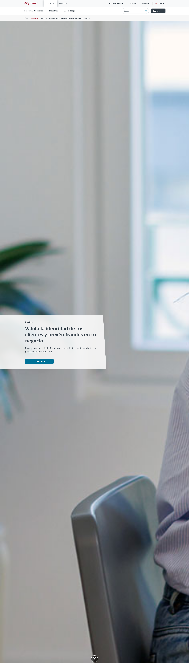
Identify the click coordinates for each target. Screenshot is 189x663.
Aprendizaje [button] (69, 11)
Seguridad (145, 3)
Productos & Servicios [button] (33, 11)
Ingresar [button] (157, 11)
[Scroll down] (94, 658)
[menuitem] (50, 3)
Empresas (50, 3)
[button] (159, 3)
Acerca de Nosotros (116, 3)
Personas (63, 3)
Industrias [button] (53, 11)
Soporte (133, 3)
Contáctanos (39, 361)
